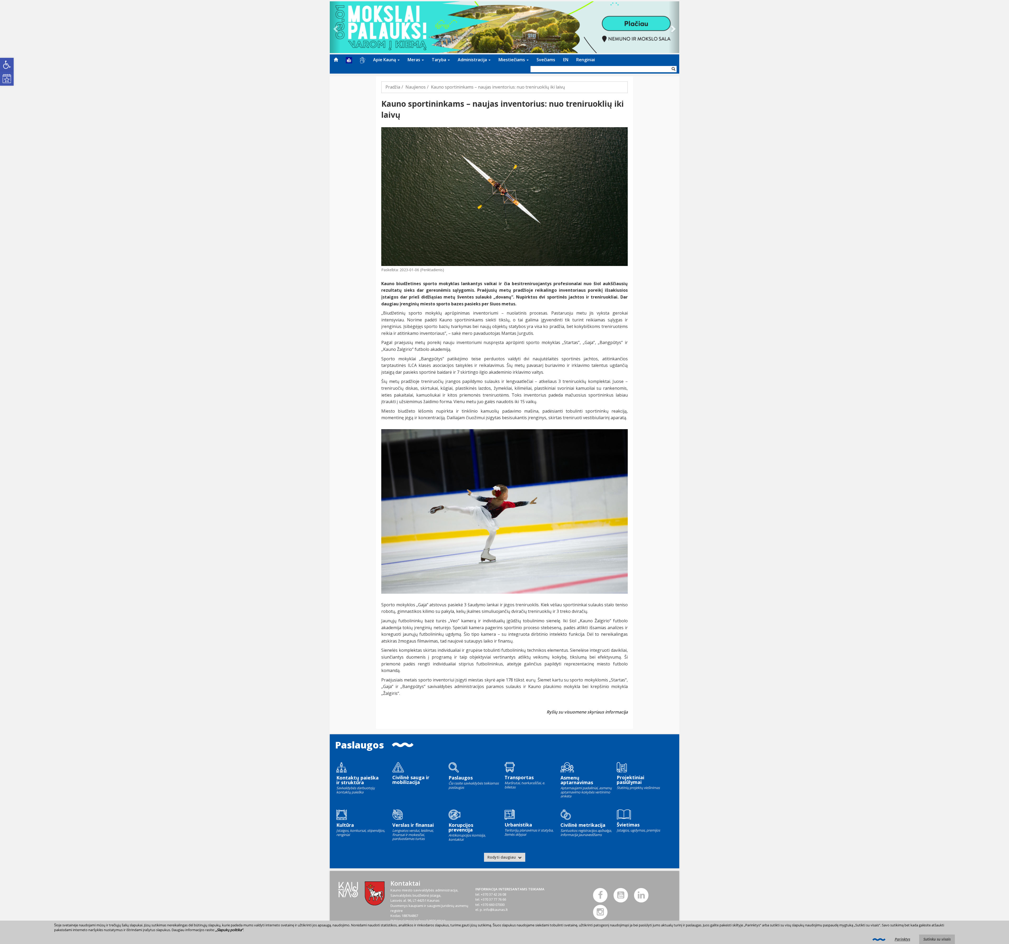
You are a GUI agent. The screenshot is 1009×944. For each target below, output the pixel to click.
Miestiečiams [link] (512, 60)
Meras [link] (414, 60)
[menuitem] (336, 60)
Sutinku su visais (937, 939)
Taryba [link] (439, 60)
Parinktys (902, 939)
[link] (7, 64)
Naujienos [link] (415, 87)
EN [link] (565, 60)
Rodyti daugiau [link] (502, 857)
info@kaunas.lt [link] (495, 909)
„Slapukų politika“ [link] (229, 929)
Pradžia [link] (392, 87)
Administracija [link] (473, 60)
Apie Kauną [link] (385, 60)
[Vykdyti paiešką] (673, 69)
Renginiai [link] (585, 60)
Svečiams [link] (546, 60)
